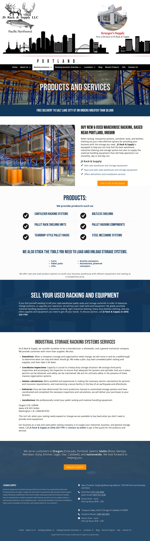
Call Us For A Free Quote (112, 183)
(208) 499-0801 (103, 514)
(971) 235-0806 (97, 492)
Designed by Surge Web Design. (90, 534)
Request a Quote (75, 467)
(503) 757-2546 (99, 495)
